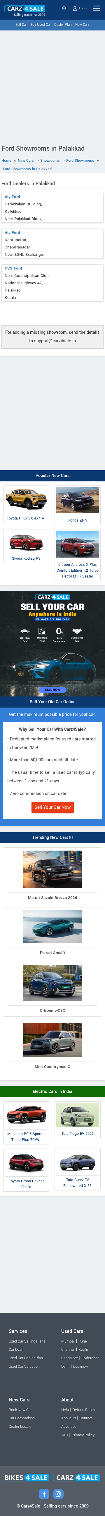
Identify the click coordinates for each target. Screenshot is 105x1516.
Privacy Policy (83, 1435)
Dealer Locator (21, 1426)
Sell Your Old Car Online (53, 702)
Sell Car (21, 24)
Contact (86, 1418)
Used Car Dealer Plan (26, 1358)
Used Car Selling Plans (27, 1341)
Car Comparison (22, 1418)
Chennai (68, 1349)
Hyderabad (90, 1358)
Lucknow (80, 1366)
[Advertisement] (52, 86)
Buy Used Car (40, 24)
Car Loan (16, 1349)
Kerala (65, 8)
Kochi (83, 1349)
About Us (68, 1418)
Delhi (65, 1366)
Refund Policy (84, 1410)
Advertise (68, 1426)
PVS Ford (13, 268)
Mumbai (68, 1341)
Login (82, 8)
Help (65, 1410)
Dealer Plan (63, 24)
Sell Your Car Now (52, 807)
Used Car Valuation (24, 1366)
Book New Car (20, 1410)
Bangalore (69, 1358)
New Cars (82, 24)
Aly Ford (12, 197)
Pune (82, 1341)
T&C (64, 1435)
